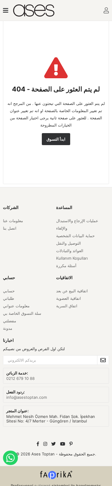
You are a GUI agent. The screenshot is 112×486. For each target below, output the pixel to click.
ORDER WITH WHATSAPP (10, 458)
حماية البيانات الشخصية (75, 235)
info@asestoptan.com (26, 397)
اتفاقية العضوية (68, 298)
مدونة (7, 328)
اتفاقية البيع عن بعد (72, 290)
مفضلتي (9, 320)
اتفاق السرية (66, 305)
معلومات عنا (13, 220)
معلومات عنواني (16, 305)
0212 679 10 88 (20, 378)
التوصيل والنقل (68, 243)
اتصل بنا (9, 228)
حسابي (9, 290)
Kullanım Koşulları (72, 258)
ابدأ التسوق (56, 139)
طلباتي (8, 298)
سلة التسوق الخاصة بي (22, 313)
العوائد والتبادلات (69, 250)
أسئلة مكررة (66, 265)
